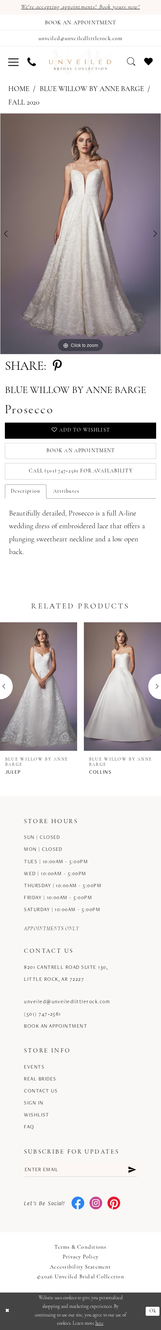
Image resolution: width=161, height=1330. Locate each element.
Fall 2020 (23, 102)
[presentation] (38, 686)
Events (34, 1066)
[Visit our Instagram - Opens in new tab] (95, 1204)
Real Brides (40, 1078)
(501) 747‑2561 (42, 1013)
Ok (152, 1311)
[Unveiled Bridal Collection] (80, 62)
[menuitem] (13, 62)
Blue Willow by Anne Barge (92, 89)
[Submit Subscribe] (132, 1169)
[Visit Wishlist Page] (148, 61)
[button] (13, 62)
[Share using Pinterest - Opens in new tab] (57, 366)
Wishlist (36, 1114)
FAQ (29, 1126)
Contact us (41, 1090)
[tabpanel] (80, 234)
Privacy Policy (80, 1257)
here (99, 1323)
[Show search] (131, 61)
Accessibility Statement (80, 1267)
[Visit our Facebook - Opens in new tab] (78, 1204)
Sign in (33, 1102)
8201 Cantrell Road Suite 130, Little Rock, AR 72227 (66, 973)
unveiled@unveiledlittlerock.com (67, 1001)
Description (25, 491)
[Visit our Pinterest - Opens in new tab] (113, 1204)
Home (18, 89)
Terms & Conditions (80, 1247)
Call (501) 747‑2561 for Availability (80, 471)
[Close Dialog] (7, 1311)
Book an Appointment (80, 450)
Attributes (66, 491)
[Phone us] (31, 62)
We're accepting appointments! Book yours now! (80, 7)
